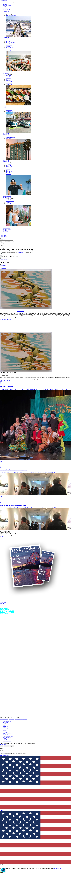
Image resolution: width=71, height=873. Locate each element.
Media (4, 727)
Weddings (5, 6)
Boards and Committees (8, 736)
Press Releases (6, 726)
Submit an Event (6, 4)
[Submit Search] (13, 241)
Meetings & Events (7, 9)
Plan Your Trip (6, 160)
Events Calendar (20, 252)
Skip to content (3, 0)
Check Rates (8, 138)
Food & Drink (6, 72)
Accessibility (5, 728)
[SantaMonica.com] (7, 617)
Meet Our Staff (6, 734)
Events (4, 106)
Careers (4, 738)
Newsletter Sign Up (4, 755)
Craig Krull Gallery (4, 259)
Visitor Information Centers (21, 719)
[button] (35, 838)
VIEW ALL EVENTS (5, 380)
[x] (37, 703)
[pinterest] (4, 712)
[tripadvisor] (4, 715)
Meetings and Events (7, 721)
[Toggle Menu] (0, 238)
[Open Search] (6, 236)
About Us (5, 732)
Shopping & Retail (7, 196)
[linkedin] (4, 710)
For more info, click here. (5, 319)
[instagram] (4, 705)
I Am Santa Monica (7, 737)
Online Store (5, 739)
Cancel (3, 239)
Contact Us (11, 719)
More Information (57, 868)
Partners (4, 725)
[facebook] (4, 621)
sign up (1, 536)
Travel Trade (5, 8)
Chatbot (4, 730)
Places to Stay (6, 133)
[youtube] (4, 708)
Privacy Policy (3, 744)
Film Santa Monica (7, 5)
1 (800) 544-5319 (4, 719)
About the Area (6, 11)
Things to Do (6, 37)
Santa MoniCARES (7, 733)
